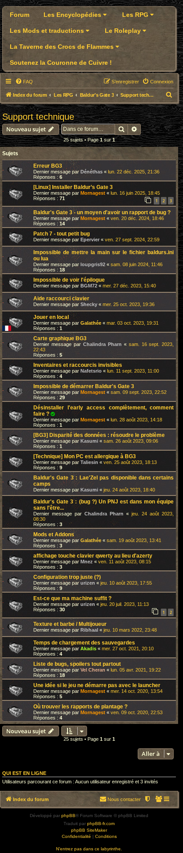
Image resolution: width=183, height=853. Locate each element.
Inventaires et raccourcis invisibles (77, 365)
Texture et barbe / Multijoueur (70, 624)
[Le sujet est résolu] (53, 414)
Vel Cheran (92, 669)
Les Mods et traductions (48, 30)
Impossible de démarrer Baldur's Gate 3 (83, 386)
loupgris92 (92, 264)
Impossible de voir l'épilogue (69, 280)
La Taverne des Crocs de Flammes (62, 46)
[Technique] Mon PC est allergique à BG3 (84, 456)
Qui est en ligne (24, 773)
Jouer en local (51, 317)
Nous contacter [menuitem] (124, 799)
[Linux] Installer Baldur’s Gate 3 (73, 187)
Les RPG (136, 14)
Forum (19, 14)
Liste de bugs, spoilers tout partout (77, 664)
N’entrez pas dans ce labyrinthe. (89, 848)
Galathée (90, 323)
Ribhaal (89, 630)
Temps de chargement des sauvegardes (84, 643)
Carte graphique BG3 (60, 338)
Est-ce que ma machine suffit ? (72, 598)
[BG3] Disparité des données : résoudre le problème (99, 435)
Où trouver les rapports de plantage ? (80, 707)
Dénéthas (91, 171)
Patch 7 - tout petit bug (61, 234)
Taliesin (89, 462)
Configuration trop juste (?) (67, 577)
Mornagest (92, 193)
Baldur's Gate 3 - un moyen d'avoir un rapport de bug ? (102, 212)
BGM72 (88, 285)
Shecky (88, 304)
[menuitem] (24, 81)
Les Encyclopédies (73, 14)
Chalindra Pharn (102, 344)
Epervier (89, 239)
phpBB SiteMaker (89, 830)
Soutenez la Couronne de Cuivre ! (61, 62)
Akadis (88, 648)
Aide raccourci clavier (61, 298)
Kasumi (89, 441)
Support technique (38, 117)
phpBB (68, 815)
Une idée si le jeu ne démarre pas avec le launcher (96, 685)
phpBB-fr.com (101, 823)
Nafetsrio (91, 370)
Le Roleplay (124, 30)
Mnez (86, 561)
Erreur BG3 (47, 166)
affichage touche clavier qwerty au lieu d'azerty (92, 556)
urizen (87, 583)
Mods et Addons (53, 534)
